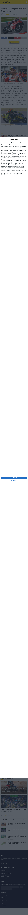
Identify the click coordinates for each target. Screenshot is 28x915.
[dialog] (14, 457)
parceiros (13, 144)
